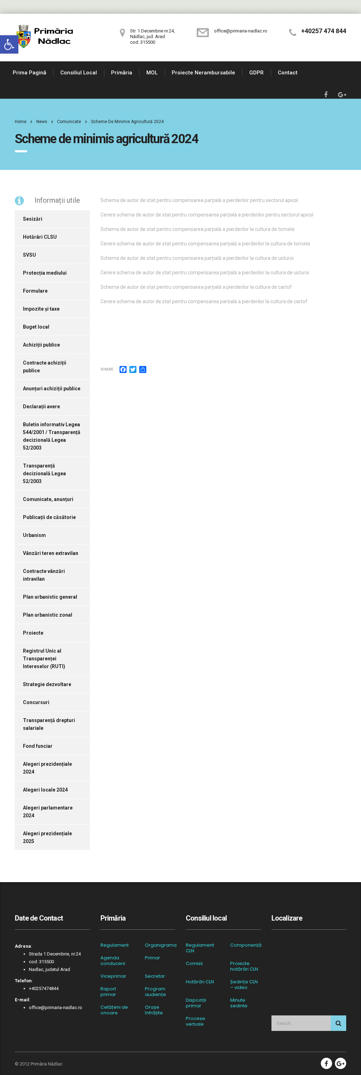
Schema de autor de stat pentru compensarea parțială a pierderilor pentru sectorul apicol (199, 200)
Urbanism (34, 535)
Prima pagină (29, 72)
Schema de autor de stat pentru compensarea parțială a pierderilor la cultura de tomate (197, 229)
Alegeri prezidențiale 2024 (47, 768)
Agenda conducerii (112, 960)
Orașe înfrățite (154, 1010)
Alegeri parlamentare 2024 (48, 811)
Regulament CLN (200, 948)
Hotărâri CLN (200, 982)
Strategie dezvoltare (47, 684)
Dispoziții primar (196, 1003)
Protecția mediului (45, 273)
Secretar (155, 976)
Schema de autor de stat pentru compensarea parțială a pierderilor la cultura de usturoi (197, 258)
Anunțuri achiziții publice (51, 388)
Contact (288, 72)
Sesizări (32, 219)
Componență (246, 945)
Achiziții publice (41, 345)
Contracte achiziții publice (44, 366)
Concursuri (36, 702)
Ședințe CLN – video (244, 984)
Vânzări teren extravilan (50, 553)
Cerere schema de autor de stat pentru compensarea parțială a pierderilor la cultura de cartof (203, 301)
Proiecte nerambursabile (203, 72)
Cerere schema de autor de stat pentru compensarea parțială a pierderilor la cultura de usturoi (204, 272)
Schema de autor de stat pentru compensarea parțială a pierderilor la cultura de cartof (196, 287)
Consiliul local (78, 72)
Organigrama (161, 945)
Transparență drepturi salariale (49, 724)
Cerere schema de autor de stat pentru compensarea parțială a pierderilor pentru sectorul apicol (206, 215)
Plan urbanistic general (50, 597)
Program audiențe (155, 991)
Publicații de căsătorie (49, 517)
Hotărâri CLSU (40, 237)
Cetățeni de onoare (114, 1010)
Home (20, 121)
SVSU (29, 255)
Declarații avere (41, 406)
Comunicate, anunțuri (48, 499)
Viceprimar (113, 976)
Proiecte (33, 633)
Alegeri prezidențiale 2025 (47, 837)
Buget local (36, 327)
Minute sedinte (238, 1003)
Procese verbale (195, 1021)
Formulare (35, 291)
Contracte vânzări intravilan (44, 575)
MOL (152, 72)
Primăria (121, 72)
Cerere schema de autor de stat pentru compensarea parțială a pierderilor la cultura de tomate (205, 243)
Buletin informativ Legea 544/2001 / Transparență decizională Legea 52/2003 (51, 436)
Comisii (194, 963)
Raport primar (108, 991)
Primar (152, 958)
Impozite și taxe (41, 309)
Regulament (114, 945)
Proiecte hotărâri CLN (244, 966)
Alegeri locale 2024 (45, 790)
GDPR (256, 72)
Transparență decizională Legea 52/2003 (44, 473)
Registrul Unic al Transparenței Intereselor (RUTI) (44, 658)
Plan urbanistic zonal (47, 615)
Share (106, 369)
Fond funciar (38, 746)
